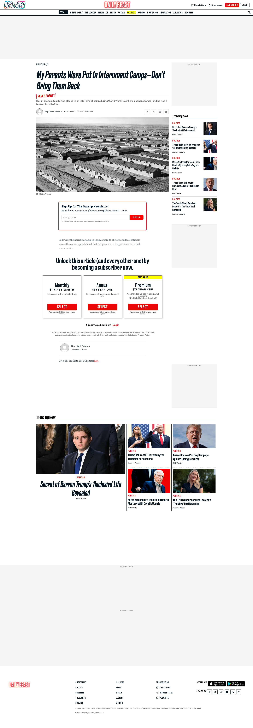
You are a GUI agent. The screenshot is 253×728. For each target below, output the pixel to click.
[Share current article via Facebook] (147, 111)
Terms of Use (92, 222)
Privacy (120, 708)
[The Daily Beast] (117, 5)
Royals (121, 12)
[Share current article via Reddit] (166, 111)
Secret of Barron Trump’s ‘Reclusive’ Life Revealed (80, 488)
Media (101, 12)
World (119, 693)
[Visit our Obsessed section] (24, 5)
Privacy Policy (105, 222)
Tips (93, 708)
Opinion (141, 12)
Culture (119, 698)
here (96, 360)
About (78, 708)
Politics (131, 12)
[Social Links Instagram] (221, 693)
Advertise (106, 708)
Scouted (189, 12)
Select (62, 307)
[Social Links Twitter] (215, 693)
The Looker (90, 12)
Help (114, 708)
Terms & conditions (170, 708)
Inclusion (156, 708)
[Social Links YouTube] (227, 693)
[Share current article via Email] (159, 111)
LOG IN (245, 5)
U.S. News (178, 12)
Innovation (165, 12)
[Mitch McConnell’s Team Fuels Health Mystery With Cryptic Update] (210, 169)
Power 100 (152, 12)
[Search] (249, 12)
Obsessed (111, 12)
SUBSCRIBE (232, 5)
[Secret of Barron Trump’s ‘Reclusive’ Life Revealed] (210, 134)
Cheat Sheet (76, 12)
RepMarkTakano (80, 349)
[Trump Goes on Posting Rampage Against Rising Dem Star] (210, 190)
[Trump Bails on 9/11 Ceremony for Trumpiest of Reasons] (210, 152)
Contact (86, 708)
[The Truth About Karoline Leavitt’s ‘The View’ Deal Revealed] (210, 210)
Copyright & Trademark (190, 708)
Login (116, 325)
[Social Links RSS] (232, 693)
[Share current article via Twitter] (153, 111)
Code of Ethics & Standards (137, 708)
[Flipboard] (238, 693)
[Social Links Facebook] (209, 693)
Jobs (98, 708)
